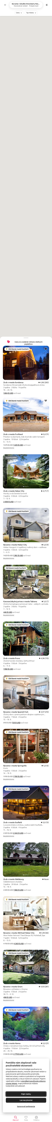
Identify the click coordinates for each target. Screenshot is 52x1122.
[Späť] (5, 5)
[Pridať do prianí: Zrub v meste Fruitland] (46, 400)
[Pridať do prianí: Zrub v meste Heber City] (46, 457)
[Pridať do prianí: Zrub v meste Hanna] (46, 1010)
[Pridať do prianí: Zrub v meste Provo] (46, 625)
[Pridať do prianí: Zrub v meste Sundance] (46, 349)
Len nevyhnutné (26, 1100)
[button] (8, 393)
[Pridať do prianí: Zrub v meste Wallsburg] (46, 845)
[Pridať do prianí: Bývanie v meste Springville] (46, 732)
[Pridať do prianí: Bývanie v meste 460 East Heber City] (46, 899)
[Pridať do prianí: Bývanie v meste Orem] (46, 953)
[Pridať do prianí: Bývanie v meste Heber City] (46, 511)
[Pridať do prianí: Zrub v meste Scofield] (46, 789)
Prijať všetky (26, 1094)
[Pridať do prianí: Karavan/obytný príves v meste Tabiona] (46, 568)
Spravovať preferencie (26, 1106)
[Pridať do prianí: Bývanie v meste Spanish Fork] (46, 678)
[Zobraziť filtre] (46, 5)
